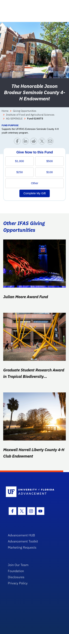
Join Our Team (18, 565)
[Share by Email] (51, 142)
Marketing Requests (22, 547)
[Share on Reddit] (34, 142)
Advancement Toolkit (23, 541)
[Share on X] (43, 142)
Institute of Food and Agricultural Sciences (30, 114)
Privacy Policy (18, 583)
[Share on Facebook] (18, 142)
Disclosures (16, 577)
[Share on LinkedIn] (26, 142)
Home (5, 110)
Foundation (16, 571)
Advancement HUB (21, 535)
